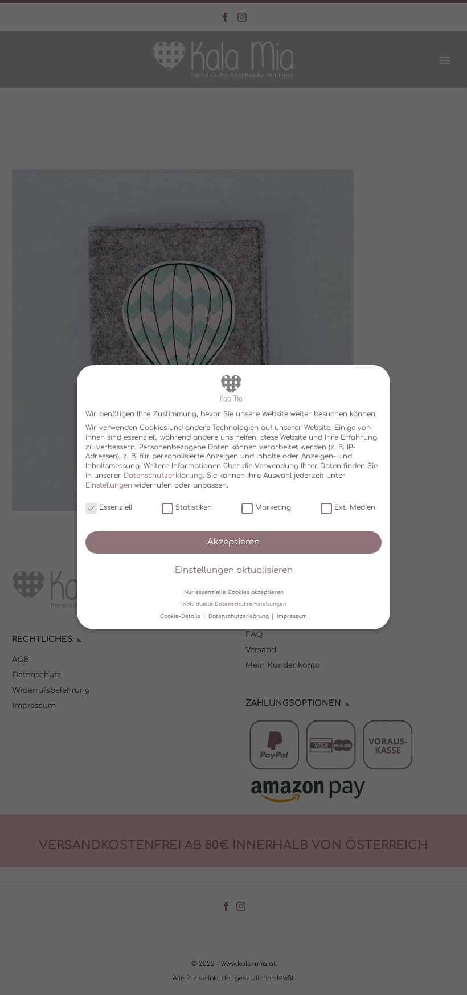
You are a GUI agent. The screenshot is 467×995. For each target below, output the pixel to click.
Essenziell (115, 507)
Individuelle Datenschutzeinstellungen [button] (233, 604)
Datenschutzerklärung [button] (239, 616)
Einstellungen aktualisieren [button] (234, 571)
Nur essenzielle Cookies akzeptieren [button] (234, 592)
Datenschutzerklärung (163, 476)
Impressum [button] (292, 616)
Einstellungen (108, 485)
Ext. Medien (354, 507)
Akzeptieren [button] (233, 542)
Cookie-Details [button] (181, 616)
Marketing (273, 507)
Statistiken (193, 507)
